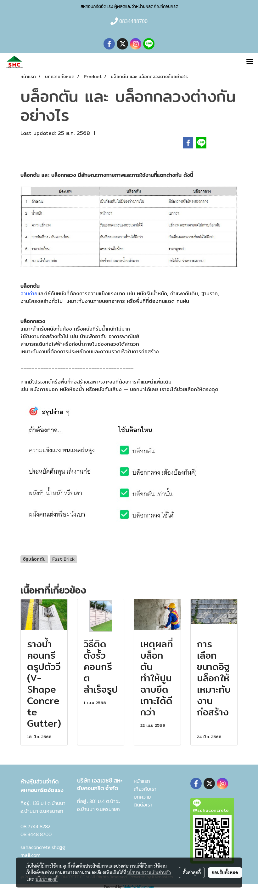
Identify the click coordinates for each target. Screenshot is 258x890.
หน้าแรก (142, 781)
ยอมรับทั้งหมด (225, 872)
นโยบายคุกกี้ (47, 879)
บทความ (142, 796)
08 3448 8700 (36, 834)
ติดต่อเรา (143, 804)
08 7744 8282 (35, 826)
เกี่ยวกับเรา (145, 789)
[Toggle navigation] (250, 62)
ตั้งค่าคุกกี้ (192, 872)
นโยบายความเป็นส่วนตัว (149, 872)
